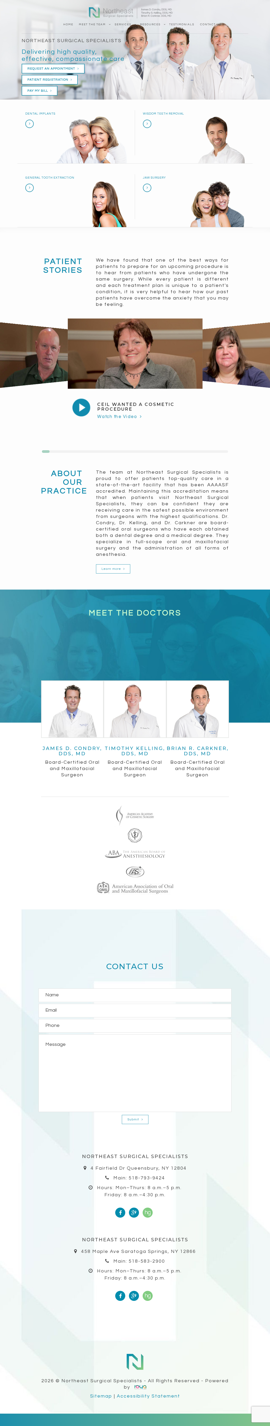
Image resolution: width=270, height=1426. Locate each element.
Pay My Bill (38, 90)
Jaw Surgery (154, 177)
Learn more (112, 569)
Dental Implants (40, 113)
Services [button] (123, 24)
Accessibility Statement (148, 1396)
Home (68, 24)
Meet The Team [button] (92, 24)
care (117, 59)
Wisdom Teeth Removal (163, 113)
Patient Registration (48, 79)
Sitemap (101, 1396)
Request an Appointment (51, 68)
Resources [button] (150, 24)
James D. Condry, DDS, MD (72, 751)
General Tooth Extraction (49, 177)
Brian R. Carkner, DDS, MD (198, 751)
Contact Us (210, 24)
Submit (133, 1119)
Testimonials (181, 24)
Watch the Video (117, 417)
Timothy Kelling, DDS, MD (135, 751)
